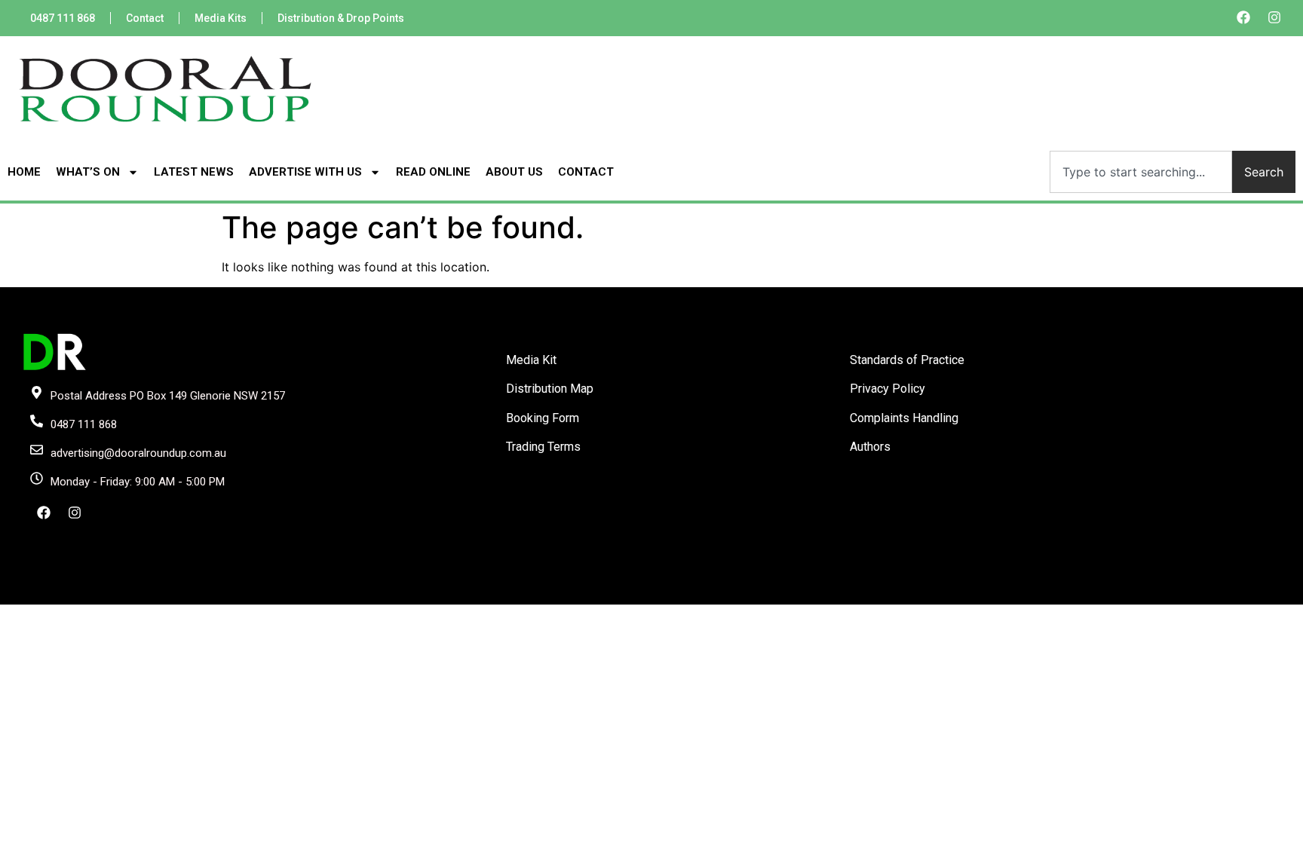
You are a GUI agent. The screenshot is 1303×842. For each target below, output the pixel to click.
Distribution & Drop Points (340, 18)
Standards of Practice (907, 360)
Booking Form (542, 418)
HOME (24, 172)
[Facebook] (1243, 17)
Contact (145, 18)
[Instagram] (1274, 17)
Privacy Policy (887, 388)
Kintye (831, 592)
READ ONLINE (433, 172)
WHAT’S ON (88, 172)
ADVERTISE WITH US (305, 172)
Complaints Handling (904, 418)
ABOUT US (514, 172)
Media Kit (531, 360)
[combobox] (1141, 172)
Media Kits (221, 18)
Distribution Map (549, 388)
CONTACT (586, 172)
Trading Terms (543, 446)
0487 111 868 (62, 18)
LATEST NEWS (194, 172)
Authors (870, 446)
